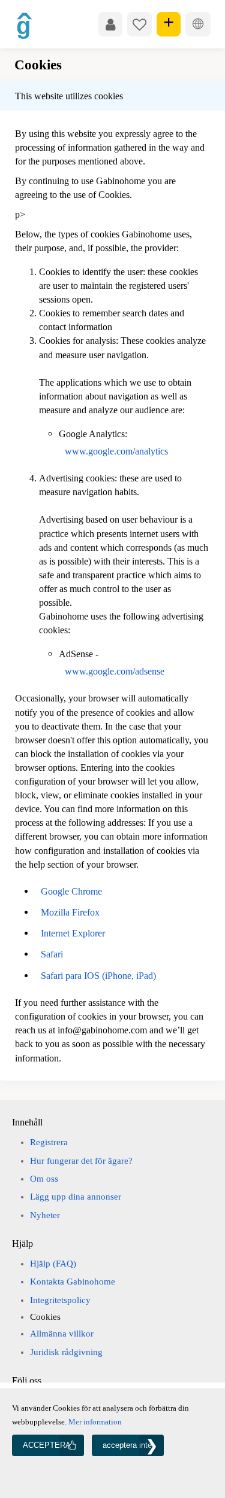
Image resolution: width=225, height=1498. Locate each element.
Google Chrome (71, 891)
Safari (52, 954)
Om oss (44, 1178)
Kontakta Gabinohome (72, 1281)
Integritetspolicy (60, 1300)
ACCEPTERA (47, 1445)
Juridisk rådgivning (66, 1352)
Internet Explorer (73, 933)
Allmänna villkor (62, 1333)
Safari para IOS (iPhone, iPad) (98, 975)
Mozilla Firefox (70, 912)
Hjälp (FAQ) (53, 1263)
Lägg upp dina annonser (75, 1196)
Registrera (49, 1142)
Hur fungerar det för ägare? (81, 1161)
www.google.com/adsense (114, 671)
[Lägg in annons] (169, 24)
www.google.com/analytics (116, 451)
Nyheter (45, 1215)
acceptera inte (127, 1445)
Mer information (95, 1421)
